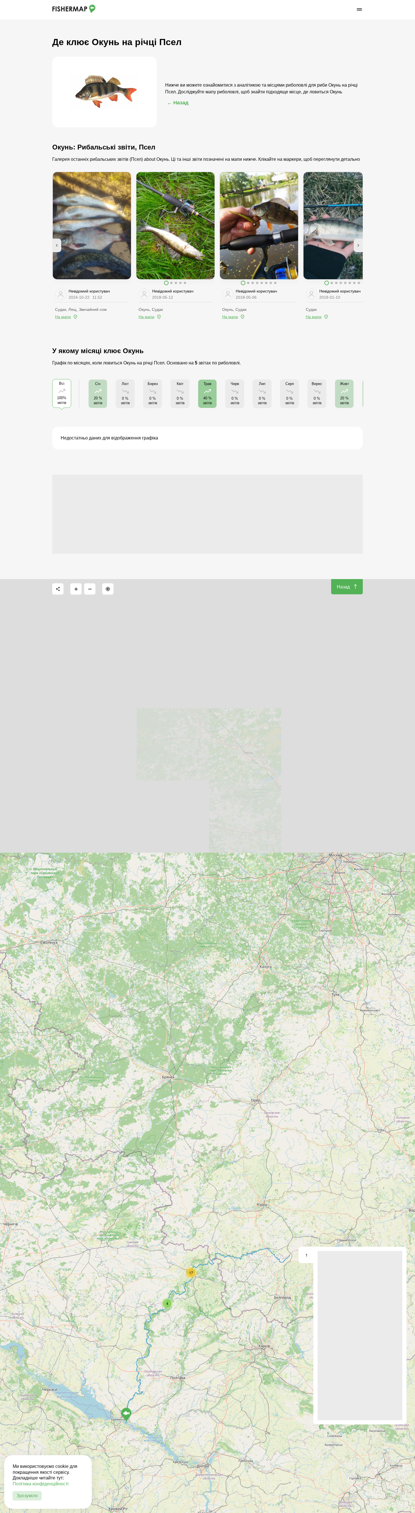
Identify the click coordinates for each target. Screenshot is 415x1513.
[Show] (126, 1415)
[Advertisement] (207, 514)
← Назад (177, 102)
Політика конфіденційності (41, 1483)
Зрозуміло (27, 1495)
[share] (58, 589)
